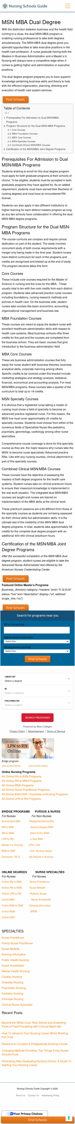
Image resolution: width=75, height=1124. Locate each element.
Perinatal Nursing (12, 999)
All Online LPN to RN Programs (21, 799)
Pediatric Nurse (38, 893)
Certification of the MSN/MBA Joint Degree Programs (35, 149)
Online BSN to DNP (12, 905)
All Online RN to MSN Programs (22, 781)
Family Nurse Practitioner (17, 943)
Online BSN (8, 899)
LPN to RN (7, 839)
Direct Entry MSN (39, 833)
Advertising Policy (50, 1095)
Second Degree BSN (41, 827)
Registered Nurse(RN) (41, 821)
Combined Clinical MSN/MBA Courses (31, 145)
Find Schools (15, 99)
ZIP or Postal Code (14, 624)
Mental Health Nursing (15, 971)
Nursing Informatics (40, 905)
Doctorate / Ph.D (11, 856)
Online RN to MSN (12, 887)
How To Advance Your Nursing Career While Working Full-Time (35, 1035)
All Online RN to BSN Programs (21, 776)
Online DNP (8, 917)
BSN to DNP (8, 851)
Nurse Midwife (37, 887)
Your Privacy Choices (28, 1113)
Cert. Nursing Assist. (41, 851)
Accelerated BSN (11, 821)
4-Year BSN (36, 839)
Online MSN (8, 911)
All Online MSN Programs (18, 785)
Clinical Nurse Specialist (17, 1005)
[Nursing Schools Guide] (25, 5)
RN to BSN (8, 827)
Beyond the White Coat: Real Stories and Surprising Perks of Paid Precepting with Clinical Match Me (34, 1024)
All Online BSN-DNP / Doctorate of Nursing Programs (35, 794)
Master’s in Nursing (12, 845)
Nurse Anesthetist (41, 899)
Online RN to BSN (11, 881)
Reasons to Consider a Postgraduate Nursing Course (35, 1044)
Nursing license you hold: (17, 647)
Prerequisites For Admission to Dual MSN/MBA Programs (32, 119)
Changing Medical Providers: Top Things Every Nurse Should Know (35, 1052)
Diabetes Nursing (12, 982)
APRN (33, 911)
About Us (20, 1095)
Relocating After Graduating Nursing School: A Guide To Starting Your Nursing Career (36, 1063)
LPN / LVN (34, 845)
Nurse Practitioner (40, 881)
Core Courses (18, 129)
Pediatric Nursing (12, 993)
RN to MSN (8, 833)
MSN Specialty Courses (23, 141)
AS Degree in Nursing (41, 856)
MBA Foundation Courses (25, 133)
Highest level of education (18, 637)
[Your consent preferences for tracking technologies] (69, 1118)
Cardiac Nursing (12, 977)
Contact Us (33, 1095)
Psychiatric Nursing (14, 988)
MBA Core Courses (21, 137)
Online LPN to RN (11, 893)
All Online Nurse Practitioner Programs (26, 790)
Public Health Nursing (15, 960)
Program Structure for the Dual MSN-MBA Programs (35, 126)
